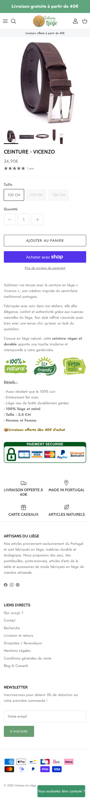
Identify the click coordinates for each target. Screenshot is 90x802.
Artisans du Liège (25, 785)
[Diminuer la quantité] (9, 219)
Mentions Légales (17, 650)
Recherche (12, 628)
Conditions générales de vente (27, 658)
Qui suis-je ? (13, 612)
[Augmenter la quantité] (37, 219)
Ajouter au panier (45, 240)
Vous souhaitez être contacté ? (61, 791)
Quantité (11, 209)
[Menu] (5, 21)
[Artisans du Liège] (45, 21)
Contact (9, 620)
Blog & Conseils (16, 665)
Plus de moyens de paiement (45, 268)
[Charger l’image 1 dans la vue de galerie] (45, 82)
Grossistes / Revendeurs (23, 643)
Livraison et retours (18, 635)
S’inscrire (19, 731)
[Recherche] (16, 21)
